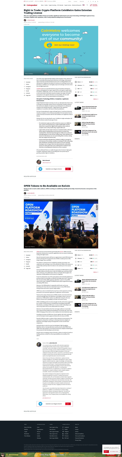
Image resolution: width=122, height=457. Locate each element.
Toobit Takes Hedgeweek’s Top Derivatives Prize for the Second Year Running (89, 132)
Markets (26, 429)
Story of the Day (27, 427)
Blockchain (26, 433)
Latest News (79, 102)
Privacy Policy (78, 440)
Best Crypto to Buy (54, 427)
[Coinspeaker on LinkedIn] (95, 1)
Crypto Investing (52, 5)
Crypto (25, 431)
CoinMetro (39, 88)
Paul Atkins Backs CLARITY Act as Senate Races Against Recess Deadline (89, 116)
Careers (76, 431)
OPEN (38, 251)
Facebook (28, 82)
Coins (38, 427)
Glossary (39, 438)
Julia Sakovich (31, 193)
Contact (75, 1)
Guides (46, 5)
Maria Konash (31, 20)
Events (77, 139)
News (42, 5)
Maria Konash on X (47, 162)
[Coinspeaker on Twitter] (90, 1)
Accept (106, 451)
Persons (38, 431)
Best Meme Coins (53, 436)
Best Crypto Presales (54, 431)
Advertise (82, 1)
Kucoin (61, 251)
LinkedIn (28, 93)
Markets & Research (76, 5)
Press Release (27, 436)
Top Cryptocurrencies (83, 77)
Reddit (27, 91)
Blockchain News (40, 156)
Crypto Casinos (67, 5)
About (69, 1)
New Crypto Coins (54, 433)
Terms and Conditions (80, 436)
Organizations (40, 429)
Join (68, 169)
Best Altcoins (52, 429)
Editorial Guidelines (79, 433)
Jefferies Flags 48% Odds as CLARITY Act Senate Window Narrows (88, 124)
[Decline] (119, 446)
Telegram (28, 88)
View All (95, 99)
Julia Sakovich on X (47, 398)
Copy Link (28, 95)
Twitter (27, 84)
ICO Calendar (60, 5)
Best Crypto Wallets (54, 438)
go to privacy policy (114, 451)
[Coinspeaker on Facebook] (88, 1)
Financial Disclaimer (79, 438)
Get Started (110, 454)
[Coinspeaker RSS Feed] (97, 1)
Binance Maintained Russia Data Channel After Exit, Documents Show (89, 108)
